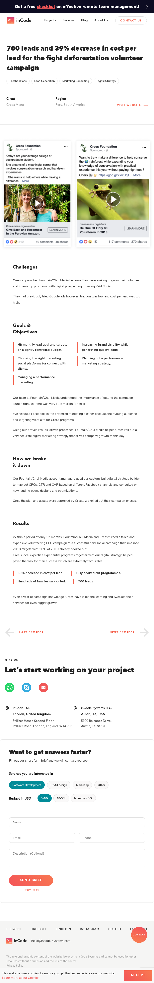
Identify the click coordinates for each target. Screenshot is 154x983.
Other (101, 785)
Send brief (31, 880)
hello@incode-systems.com (50, 941)
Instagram (89, 929)
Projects (50, 20)
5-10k (44, 798)
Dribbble (39, 929)
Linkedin (63, 929)
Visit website (129, 105)
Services (69, 20)
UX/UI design (59, 785)
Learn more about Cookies (20, 978)
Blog (84, 20)
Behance (14, 929)
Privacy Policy (30, 890)
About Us (101, 20)
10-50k (61, 798)
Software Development (26, 785)
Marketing (82, 785)
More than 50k (83, 798)
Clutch (114, 929)
